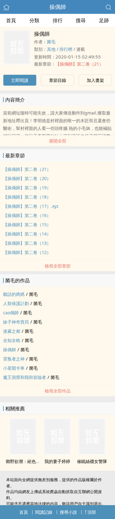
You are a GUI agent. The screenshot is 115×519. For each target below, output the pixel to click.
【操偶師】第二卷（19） (27, 188)
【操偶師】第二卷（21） (79, 64)
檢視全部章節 (58, 266)
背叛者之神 (14, 359)
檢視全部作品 (58, 391)
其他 (51, 49)
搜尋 (81, 20)
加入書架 (95, 80)
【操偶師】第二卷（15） (27, 224)
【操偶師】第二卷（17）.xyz (31, 206)
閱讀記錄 (43, 512)
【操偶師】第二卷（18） (27, 197)
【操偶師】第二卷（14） (27, 234)
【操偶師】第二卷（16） (27, 215)
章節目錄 (57, 80)
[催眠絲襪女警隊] (92, 453)
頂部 (91, 512)
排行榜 (65, 49)
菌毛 (51, 42)
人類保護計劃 (16, 303)
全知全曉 (11, 340)
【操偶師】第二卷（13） (27, 243)
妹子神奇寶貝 (16, 322)
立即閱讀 (19, 80)
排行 (58, 20)
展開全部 (57, 141)
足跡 (104, 20)
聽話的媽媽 (14, 294)
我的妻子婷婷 (57, 461)
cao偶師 (11, 313)
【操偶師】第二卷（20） (27, 178)
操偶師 (57, 6)
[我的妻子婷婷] (57, 453)
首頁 (11, 20)
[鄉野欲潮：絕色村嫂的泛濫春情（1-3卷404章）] (23, 453)
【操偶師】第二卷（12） (27, 252)
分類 (34, 20)
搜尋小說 (68, 512)
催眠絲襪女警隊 (92, 461)
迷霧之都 (11, 331)
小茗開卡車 (14, 368)
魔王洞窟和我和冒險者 (24, 377)
